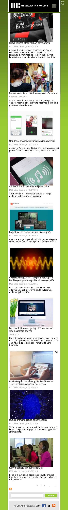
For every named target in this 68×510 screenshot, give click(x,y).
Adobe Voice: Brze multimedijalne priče (29, 187)
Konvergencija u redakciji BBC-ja (26, 468)
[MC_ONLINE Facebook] (43, 506)
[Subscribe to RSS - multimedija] (10, 489)
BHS (62, 1)
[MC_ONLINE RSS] (53, 506)
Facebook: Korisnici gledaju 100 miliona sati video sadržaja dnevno (31, 330)
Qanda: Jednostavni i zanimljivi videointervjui (32, 141)
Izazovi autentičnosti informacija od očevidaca (33, 93)
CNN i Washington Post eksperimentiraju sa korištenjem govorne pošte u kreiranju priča (31, 279)
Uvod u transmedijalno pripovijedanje (28, 420)
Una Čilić (13, 96)
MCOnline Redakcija (18, 46)
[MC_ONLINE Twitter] (48, 506)
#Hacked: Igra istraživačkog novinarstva (29, 43)
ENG (62, 4)
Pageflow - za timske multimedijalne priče (30, 232)
